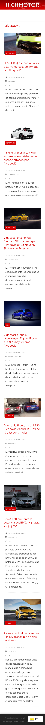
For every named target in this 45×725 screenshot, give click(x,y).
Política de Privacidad (26, 721)
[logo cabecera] (22, 5)
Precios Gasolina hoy (11, 718)
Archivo (16, 721)
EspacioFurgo (7, 721)
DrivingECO (23, 718)
